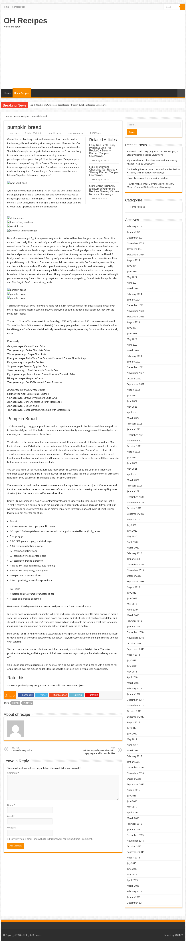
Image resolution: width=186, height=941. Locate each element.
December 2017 (135, 699)
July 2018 (131, 660)
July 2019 (131, 592)
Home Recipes (21, 93)
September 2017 (135, 716)
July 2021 (131, 457)
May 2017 (132, 739)
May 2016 (132, 807)
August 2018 (133, 654)
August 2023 (133, 322)
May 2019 (132, 604)
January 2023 (133, 361)
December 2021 (135, 435)
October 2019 (134, 575)
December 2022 (135, 367)
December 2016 (135, 767)
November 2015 (135, 840)
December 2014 (135, 902)
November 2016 (135, 773)
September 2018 (135, 649)
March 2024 (133, 288)
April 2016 (132, 812)
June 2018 (132, 666)
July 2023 (131, 328)
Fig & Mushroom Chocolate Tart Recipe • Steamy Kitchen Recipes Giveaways (68, 104)
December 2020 (135, 497)
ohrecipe (14, 133)
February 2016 (134, 823)
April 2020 (132, 542)
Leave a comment (75, 133)
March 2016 (133, 818)
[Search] (182, 7)
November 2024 (135, 243)
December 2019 (135, 564)
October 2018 (134, 643)
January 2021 (133, 491)
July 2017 (131, 728)
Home (6, 7)
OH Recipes (25, 20)
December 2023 (135, 305)
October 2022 (134, 378)
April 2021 (132, 474)
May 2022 (132, 406)
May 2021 (132, 468)
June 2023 (132, 333)
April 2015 (132, 880)
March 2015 (133, 885)
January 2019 (133, 626)
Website (11, 827)
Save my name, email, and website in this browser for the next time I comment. (51, 839)
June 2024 (132, 271)
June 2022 (132, 401)
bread (15, 703)
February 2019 (134, 621)
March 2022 (133, 418)
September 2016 (135, 784)
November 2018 (135, 637)
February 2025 (134, 226)
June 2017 (132, 733)
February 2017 (134, 756)
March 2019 (133, 615)
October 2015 (134, 846)
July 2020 (131, 525)
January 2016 (133, 829)
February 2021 (134, 485)
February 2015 (134, 891)
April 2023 (132, 344)
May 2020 (132, 536)
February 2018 (134, 688)
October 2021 (134, 446)
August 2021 (133, 452)
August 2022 (133, 390)
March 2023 (133, 350)
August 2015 (133, 857)
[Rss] (160, 7)
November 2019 (135, 570)
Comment (13, 773)
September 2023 (135, 316)
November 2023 (135, 311)
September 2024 (135, 254)
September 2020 (135, 513)
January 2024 (133, 299)
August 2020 (133, 519)
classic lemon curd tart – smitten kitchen (147, 178)
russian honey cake (21, 749)
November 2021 (135, 440)
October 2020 (134, 508)
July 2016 (131, 795)
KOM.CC (179, 935)
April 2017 (132, 745)
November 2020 (135, 502)
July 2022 (131, 395)
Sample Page (18, 7)
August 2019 (133, 587)
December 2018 (135, 632)
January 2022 (133, 429)
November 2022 (135, 373)
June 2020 (132, 530)
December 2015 (135, 835)
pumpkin (28, 703)
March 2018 (133, 683)
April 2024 (132, 282)
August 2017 (133, 722)
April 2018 (132, 677)
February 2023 (134, 356)
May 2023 (132, 339)
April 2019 (132, 609)
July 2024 (131, 266)
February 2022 (134, 423)
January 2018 (133, 694)
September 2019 (135, 581)
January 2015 (133, 897)
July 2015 (131, 863)
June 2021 (132, 463)
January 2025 (133, 232)
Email (11, 816)
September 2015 (135, 852)
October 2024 (134, 249)
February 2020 (134, 553)
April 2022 (132, 412)
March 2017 (133, 750)
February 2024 (134, 294)
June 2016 (132, 801)
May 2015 (132, 874)
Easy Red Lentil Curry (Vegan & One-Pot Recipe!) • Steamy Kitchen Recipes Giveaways (102, 150)
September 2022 (135, 384)
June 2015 (132, 869)
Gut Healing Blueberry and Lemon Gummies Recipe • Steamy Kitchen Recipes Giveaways (104, 190)
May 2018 (132, 671)
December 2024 (135, 237)
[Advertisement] (93, 58)
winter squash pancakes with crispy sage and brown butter (99, 751)
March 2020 (133, 547)
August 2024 (133, 260)
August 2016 (133, 790)
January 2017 (133, 761)
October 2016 (134, 778)
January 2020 (133, 559)
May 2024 (132, 277)
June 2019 (132, 598)
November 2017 (135, 705)
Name (11, 805)
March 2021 (133, 480)
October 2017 (134, 711)
